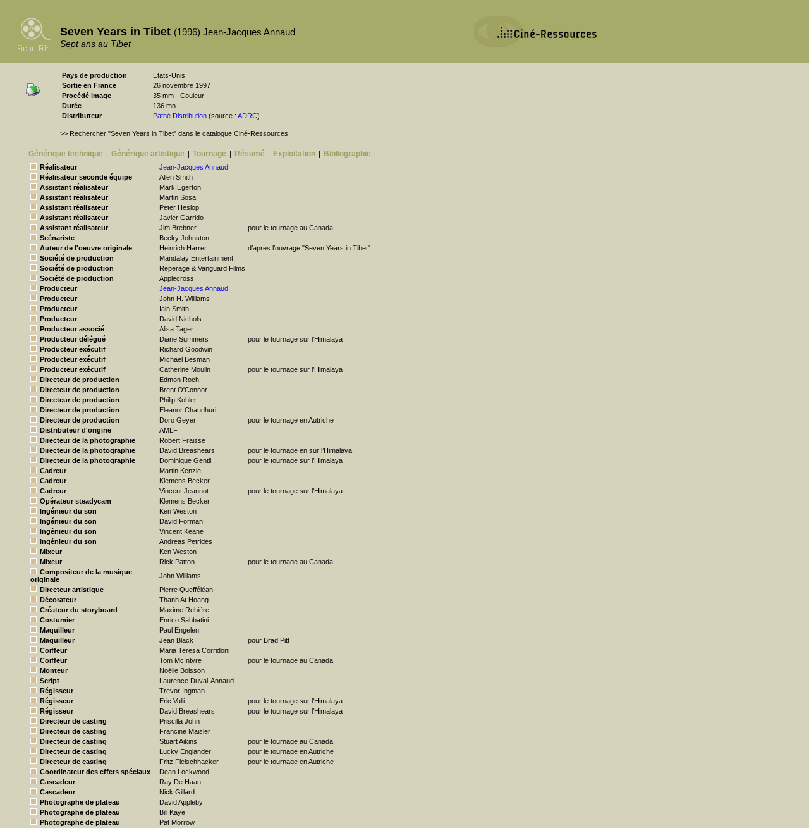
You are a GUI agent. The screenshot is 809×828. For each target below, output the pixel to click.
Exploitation (294, 153)
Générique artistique (148, 153)
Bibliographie (347, 153)
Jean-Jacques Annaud (193, 167)
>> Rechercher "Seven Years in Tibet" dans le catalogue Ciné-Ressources (174, 133)
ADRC (247, 116)
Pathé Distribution (180, 116)
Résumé (249, 153)
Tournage (209, 153)
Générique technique (65, 153)
